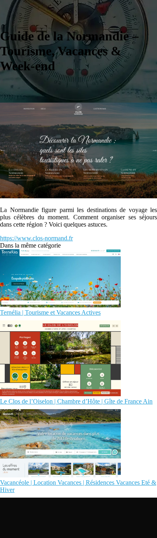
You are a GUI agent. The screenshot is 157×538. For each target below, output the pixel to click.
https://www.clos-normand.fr (36, 238)
